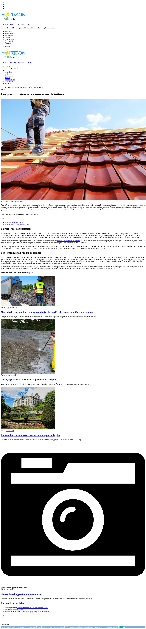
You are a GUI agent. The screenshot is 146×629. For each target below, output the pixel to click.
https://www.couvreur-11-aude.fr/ (68, 241)
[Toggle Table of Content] (2, 219)
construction (74, 259)
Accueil (3, 87)
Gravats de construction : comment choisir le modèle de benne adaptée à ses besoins (47, 312)
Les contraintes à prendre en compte (18, 224)
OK (121, 627)
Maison (10, 87)
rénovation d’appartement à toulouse (21, 594)
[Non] (124, 627)
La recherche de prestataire (14, 222)
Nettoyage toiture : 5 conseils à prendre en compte (28, 379)
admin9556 (7, 201)
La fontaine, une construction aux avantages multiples (30, 435)
